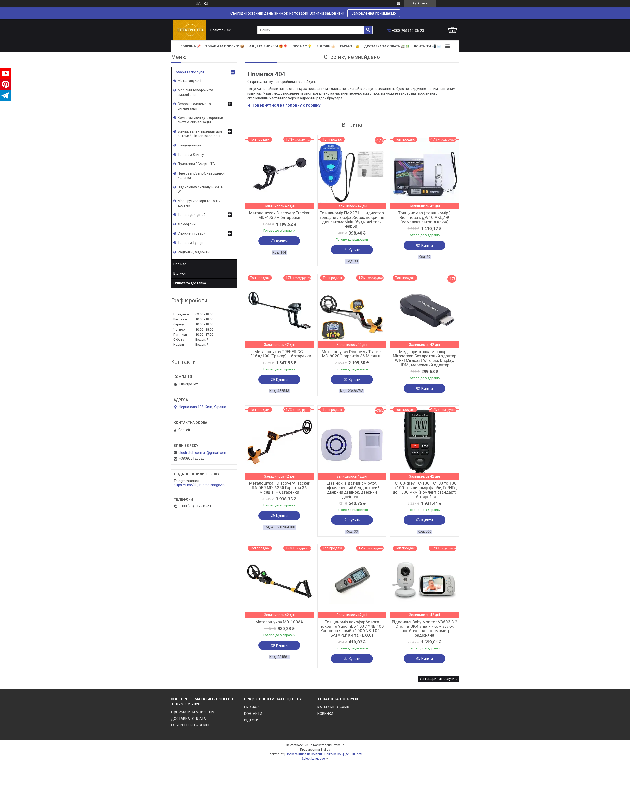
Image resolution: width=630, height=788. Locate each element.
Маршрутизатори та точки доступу (199, 203)
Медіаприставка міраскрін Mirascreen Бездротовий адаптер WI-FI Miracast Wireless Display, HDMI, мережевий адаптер (424, 358)
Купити (282, 241)
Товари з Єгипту (191, 155)
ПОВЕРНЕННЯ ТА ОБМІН (190, 725)
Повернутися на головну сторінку (286, 105)
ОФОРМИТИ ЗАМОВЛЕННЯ (192, 712)
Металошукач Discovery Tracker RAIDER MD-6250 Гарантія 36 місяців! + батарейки (279, 487)
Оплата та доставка (189, 283)
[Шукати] (368, 30)
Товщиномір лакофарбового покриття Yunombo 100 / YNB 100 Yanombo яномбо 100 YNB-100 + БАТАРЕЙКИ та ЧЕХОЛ (352, 628)
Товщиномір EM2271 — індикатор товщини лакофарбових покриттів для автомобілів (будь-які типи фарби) (351, 219)
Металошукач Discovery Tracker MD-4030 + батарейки (279, 215)
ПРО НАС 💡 (302, 46)
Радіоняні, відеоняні (194, 252)
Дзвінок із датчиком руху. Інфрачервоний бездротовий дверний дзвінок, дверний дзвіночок (351, 490)
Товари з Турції (190, 243)
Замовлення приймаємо (373, 13)
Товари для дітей (191, 215)
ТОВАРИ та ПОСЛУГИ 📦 (224, 46)
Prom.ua (338, 745)
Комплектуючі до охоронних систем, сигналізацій (201, 120)
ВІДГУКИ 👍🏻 (325, 46)
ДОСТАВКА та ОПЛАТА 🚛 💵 (386, 46)
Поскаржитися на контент (304, 754)
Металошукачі (189, 81)
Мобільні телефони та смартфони (195, 92)
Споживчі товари (191, 233)
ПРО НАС (251, 707)
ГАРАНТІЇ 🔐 (349, 46)
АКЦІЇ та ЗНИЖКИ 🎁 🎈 (268, 46)
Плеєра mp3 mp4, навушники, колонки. (201, 175)
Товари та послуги (189, 72)
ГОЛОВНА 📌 (191, 46)
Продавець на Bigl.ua (315, 749)
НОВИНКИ (325, 714)
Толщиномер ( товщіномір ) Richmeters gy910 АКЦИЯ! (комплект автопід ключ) (424, 217)
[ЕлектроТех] (189, 30)
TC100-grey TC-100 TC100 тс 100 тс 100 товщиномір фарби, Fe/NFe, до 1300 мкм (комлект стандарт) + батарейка (424, 490)
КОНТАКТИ (253, 714)
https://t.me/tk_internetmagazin (199, 485)
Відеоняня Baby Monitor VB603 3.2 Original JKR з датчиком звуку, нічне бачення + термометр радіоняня (424, 628)
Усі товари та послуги (436, 679)
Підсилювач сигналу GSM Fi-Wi (200, 189)
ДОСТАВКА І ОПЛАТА (188, 719)
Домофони (187, 224)
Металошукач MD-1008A (279, 622)
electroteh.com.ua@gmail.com (202, 453)
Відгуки (179, 273)
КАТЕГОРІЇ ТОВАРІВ (333, 707)
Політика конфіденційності (343, 754)
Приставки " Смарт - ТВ (196, 164)
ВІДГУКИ (251, 720)
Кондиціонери (189, 145)
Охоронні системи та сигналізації (194, 106)
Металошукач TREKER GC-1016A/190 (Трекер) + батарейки (279, 353)
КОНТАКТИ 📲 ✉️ (427, 46)
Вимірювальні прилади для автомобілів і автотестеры (200, 133)
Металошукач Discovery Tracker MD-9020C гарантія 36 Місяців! (352, 353)
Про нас (179, 264)
